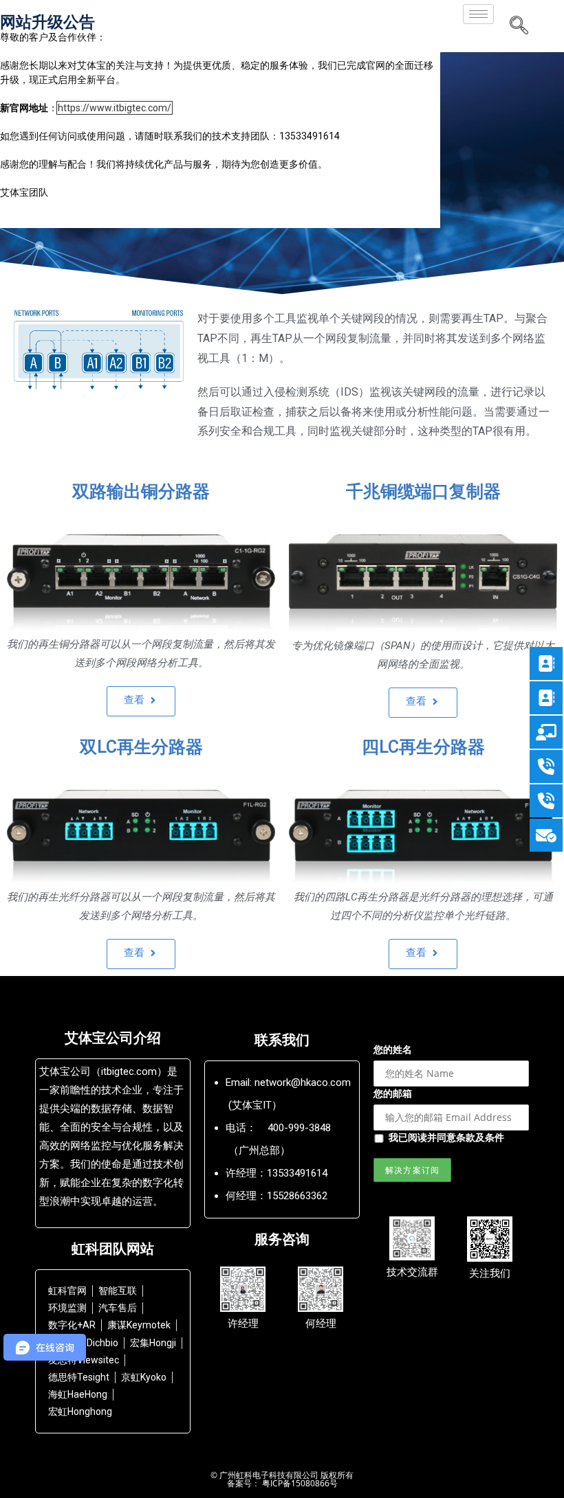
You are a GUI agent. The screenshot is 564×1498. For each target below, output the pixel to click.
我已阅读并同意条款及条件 (446, 1137)
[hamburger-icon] (478, 14)
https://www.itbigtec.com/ (114, 107)
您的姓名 (392, 1049)
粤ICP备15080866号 (299, 1483)
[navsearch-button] (518, 26)
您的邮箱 (392, 1093)
